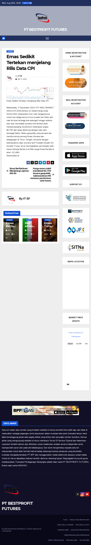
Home (65, 520)
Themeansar (6, 531)
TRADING (10, 51)
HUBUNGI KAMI (63, 530)
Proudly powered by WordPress (14, 529)
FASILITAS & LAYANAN (65, 525)
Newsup (36, 529)
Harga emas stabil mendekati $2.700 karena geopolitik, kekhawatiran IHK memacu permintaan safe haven (40, 174)
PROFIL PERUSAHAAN (56, 540)
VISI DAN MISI (84, 540)
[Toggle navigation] (47, 38)
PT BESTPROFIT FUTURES (45, 29)
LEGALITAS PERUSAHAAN (80, 530)
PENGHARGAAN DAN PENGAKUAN (76, 535)
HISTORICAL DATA (82, 525)
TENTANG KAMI (71, 540)
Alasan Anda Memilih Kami (79, 520)
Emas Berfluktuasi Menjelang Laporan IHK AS (19, 171)
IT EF (20, 76)
